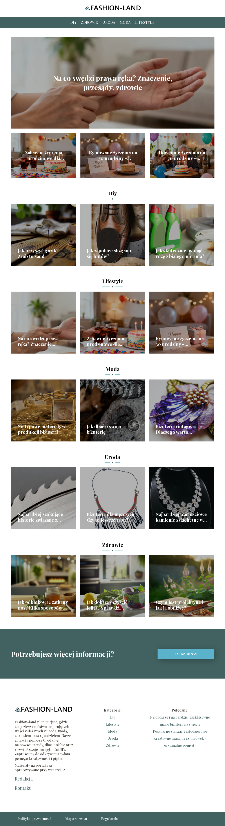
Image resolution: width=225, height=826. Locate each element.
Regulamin (109, 818)
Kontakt (23, 788)
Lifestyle (145, 22)
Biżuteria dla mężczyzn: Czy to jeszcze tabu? (111, 517)
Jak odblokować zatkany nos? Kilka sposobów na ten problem (43, 605)
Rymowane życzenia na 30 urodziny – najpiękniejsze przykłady (113, 155)
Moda (125, 22)
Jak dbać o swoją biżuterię (104, 429)
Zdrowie (89, 22)
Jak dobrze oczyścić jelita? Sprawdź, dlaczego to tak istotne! (111, 605)
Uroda (108, 22)
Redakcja (24, 779)
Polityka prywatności (34, 818)
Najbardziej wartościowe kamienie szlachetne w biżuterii (181, 517)
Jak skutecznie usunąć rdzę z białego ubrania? (180, 253)
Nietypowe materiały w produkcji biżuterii (41, 429)
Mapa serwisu (76, 818)
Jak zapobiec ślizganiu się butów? (110, 253)
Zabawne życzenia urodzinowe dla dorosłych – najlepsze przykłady (44, 155)
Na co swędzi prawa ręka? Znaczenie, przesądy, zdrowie (112, 83)
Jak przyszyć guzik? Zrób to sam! (38, 253)
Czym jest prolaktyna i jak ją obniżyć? (179, 605)
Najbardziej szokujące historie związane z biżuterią (40, 517)
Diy (73, 22)
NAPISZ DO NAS (185, 654)
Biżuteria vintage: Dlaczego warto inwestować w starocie (179, 429)
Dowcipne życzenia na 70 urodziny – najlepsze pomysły (182, 155)
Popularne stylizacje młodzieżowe (180, 731)
